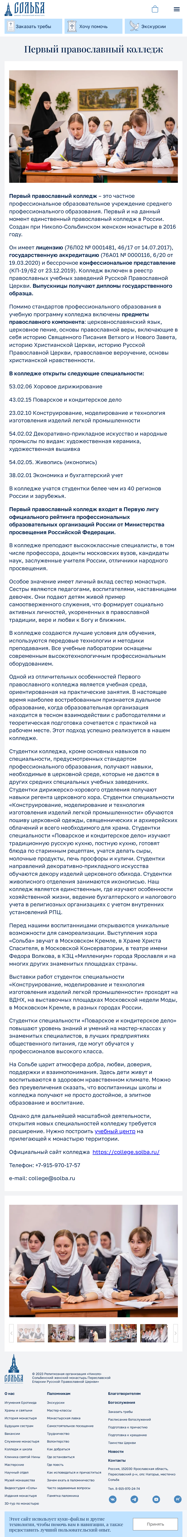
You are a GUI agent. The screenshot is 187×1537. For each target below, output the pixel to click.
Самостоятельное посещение (70, 1426)
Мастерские (14, 1464)
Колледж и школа (18, 1449)
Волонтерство (58, 1441)
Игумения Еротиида (20, 1402)
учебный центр (115, 1131)
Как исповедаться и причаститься (74, 1472)
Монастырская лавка (64, 1418)
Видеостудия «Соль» (21, 1488)
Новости (116, 1451)
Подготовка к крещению (127, 1435)
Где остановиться (61, 1457)
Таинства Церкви (122, 1443)
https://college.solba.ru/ (126, 1151)
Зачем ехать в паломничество (70, 1480)
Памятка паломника (63, 1496)
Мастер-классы (59, 1410)
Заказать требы (120, 1412)
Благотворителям (124, 1393)
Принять (155, 1524)
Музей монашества (20, 1480)
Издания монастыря (21, 1496)
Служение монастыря (22, 1441)
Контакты (117, 1460)
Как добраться (58, 1449)
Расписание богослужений (129, 1419)
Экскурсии (56, 1402)
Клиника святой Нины (22, 1457)
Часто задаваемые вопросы (68, 1488)
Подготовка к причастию (128, 1427)
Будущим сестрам (19, 1426)
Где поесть (55, 1464)
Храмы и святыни (18, 1410)
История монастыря (21, 1418)
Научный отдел (17, 1472)
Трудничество (58, 1433)
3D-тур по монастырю (22, 1503)
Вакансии (12, 1433)
